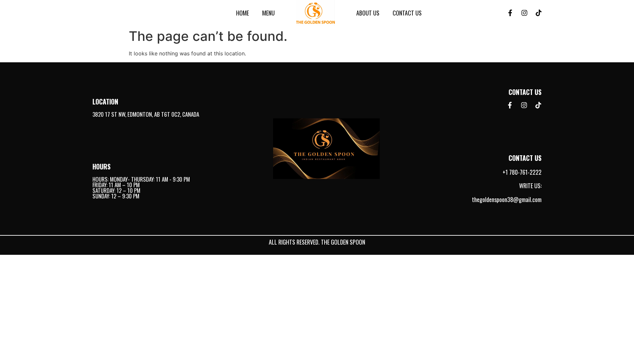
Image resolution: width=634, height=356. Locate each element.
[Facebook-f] (510, 13)
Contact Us (407, 13)
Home (242, 13)
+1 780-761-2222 (522, 172)
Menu (268, 13)
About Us (367, 13)
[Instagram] (524, 13)
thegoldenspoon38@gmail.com (507, 199)
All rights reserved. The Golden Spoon (317, 242)
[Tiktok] (538, 13)
